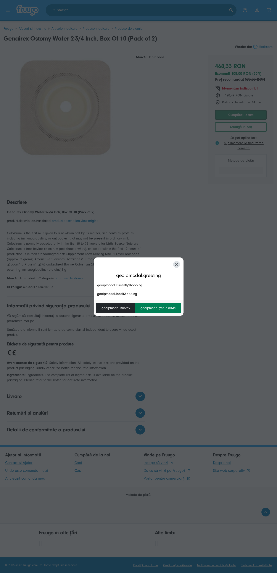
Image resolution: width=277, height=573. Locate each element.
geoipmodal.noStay (115, 308)
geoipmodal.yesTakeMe (158, 308)
